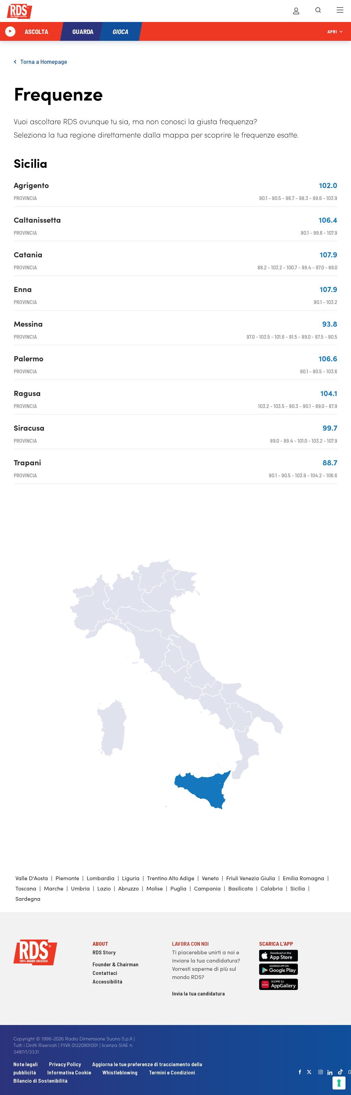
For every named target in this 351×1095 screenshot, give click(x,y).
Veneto (210, 878)
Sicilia (297, 888)
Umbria (80, 888)
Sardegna (27, 898)
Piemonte (67, 878)
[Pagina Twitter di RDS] (309, 1072)
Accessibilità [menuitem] (107, 981)
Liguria (131, 878)
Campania (207, 888)
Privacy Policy (65, 1064)
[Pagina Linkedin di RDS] (329, 1072)
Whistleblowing (119, 1072)
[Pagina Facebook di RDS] (299, 1072)
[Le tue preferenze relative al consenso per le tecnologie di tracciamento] (339, 1083)
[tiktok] (340, 1072)
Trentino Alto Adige (170, 878)
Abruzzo (128, 888)
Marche (53, 888)
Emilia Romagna (303, 878)
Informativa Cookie (69, 1072)
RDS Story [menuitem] (104, 952)
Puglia (178, 888)
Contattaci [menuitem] (105, 972)
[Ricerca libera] (318, 11)
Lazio (104, 888)
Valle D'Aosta (31, 878)
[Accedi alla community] (296, 11)
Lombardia (100, 878)
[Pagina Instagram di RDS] (320, 1072)
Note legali (26, 1064)
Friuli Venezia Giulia (250, 878)
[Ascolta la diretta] (10, 31)
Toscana (25, 888)
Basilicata (240, 888)
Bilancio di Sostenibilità (40, 1080)
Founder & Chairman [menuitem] (115, 964)
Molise (154, 888)
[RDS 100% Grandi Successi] (19, 12)
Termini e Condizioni (172, 1072)
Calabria (272, 888)
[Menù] (340, 11)
